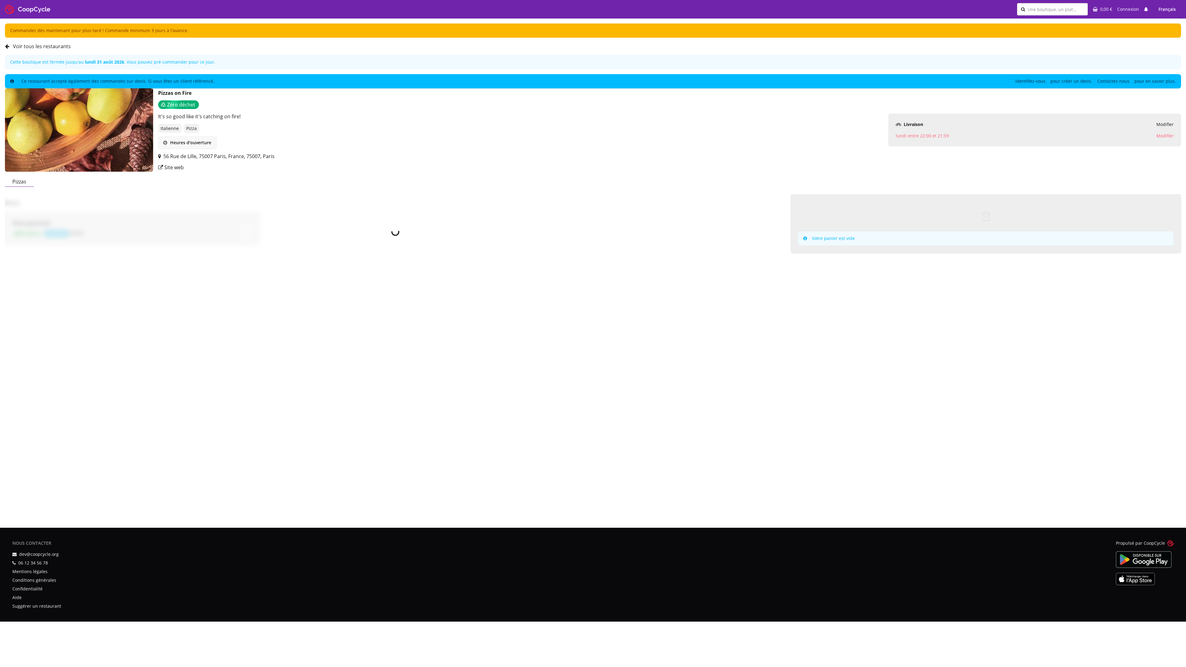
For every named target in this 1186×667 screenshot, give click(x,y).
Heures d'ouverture (190, 142)
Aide (17, 597)
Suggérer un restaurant (36, 606)
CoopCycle (1154, 543)
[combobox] (1056, 9)
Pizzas (19, 181)
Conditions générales (34, 580)
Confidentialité (27, 589)
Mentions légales (30, 571)
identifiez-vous (1030, 81)
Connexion (1128, 9)
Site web (173, 167)
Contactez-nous (1113, 81)
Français (1167, 9)
